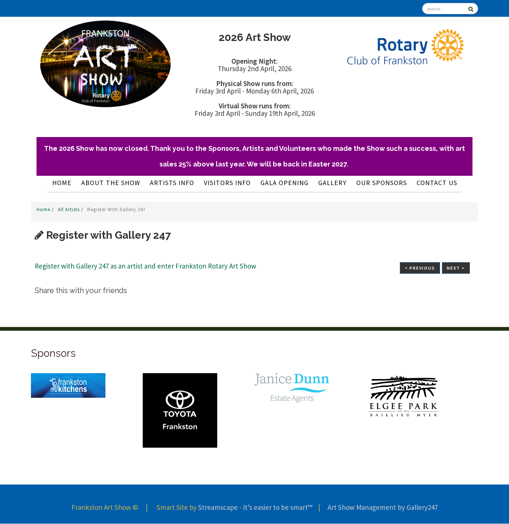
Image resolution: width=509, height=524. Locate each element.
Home (62, 183)
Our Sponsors (381, 183)
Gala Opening (284, 183)
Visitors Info (227, 183)
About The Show (110, 183)
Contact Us (437, 183)
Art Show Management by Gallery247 (383, 507)
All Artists (69, 209)
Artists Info (172, 183)
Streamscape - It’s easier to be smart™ (255, 507)
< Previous (420, 268)
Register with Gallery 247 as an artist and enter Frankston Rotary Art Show (145, 265)
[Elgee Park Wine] (237, 395)
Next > (456, 268)
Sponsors (53, 353)
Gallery (332, 183)
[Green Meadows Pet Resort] (461, 403)
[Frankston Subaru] (349, 390)
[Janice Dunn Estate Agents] (125, 387)
